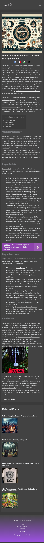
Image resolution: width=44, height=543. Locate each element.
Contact (22, 531)
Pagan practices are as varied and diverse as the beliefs (21, 259)
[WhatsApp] (24, 62)
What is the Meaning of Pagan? (14, 439)
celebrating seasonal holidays (30, 295)
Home (22, 524)
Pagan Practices (9, 124)
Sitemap (22, 529)
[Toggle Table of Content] (21, 117)
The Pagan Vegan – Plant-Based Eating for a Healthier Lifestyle (19, 490)
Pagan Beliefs (9, 122)
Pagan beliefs (6, 169)
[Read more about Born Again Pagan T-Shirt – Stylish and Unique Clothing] (9, 475)
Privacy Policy (22, 526)
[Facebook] (15, 62)
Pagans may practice (29, 279)
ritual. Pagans (20, 268)
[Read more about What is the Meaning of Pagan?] (9, 449)
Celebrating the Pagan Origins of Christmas (19, 416)
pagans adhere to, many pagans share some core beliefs (21, 330)
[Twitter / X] (29, 62)
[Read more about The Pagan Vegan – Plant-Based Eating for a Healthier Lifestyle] (9, 500)
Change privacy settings (22, 535)
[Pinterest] (20, 62)
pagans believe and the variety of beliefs (16, 109)
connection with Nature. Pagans (23, 178)
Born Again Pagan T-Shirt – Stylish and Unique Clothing (20, 464)
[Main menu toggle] (40, 5)
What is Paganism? (10, 120)
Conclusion (8, 126)
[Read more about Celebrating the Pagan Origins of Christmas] (9, 425)
